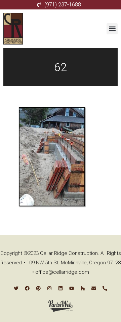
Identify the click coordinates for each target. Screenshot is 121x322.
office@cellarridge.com (62, 272)
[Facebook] (27, 288)
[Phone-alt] (105, 288)
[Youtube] (71, 288)
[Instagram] (49, 288)
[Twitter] (16, 288)
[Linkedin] (60, 288)
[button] (112, 28)
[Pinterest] (38, 288)
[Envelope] (93, 288)
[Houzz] (82, 288)
